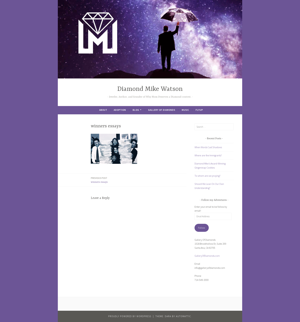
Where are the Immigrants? (208, 155)
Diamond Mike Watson (150, 89)
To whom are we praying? (207, 175)
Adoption (120, 109)
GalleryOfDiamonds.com (207, 255)
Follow (201, 227)
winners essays (99, 180)
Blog (136, 109)
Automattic (183, 316)
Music (185, 109)
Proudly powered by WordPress (129, 316)
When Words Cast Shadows (208, 147)
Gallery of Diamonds (161, 109)
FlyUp (199, 109)
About (103, 109)
